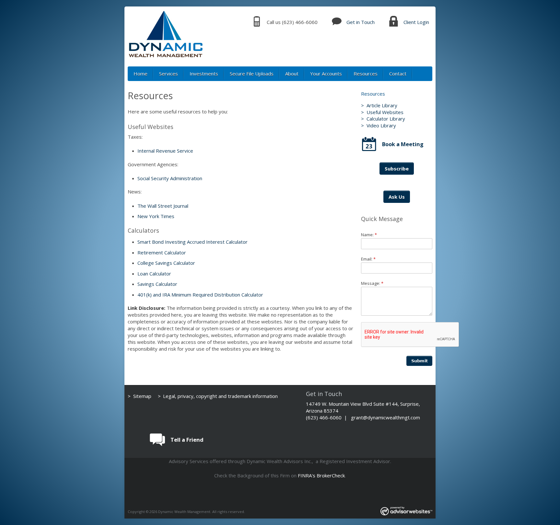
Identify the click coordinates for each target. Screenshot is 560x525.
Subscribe (397, 168)
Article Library (382, 105)
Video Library (381, 125)
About (291, 73)
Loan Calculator (154, 273)
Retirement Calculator (161, 252)
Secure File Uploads (252, 73)
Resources (366, 73)
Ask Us (397, 196)
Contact (397, 73)
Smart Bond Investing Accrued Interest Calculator (192, 242)
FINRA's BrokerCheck (321, 475)
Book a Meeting (403, 144)
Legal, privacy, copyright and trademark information (220, 396)
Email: (368, 259)
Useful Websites (385, 112)
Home (140, 73)
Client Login (416, 22)
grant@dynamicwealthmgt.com (385, 417)
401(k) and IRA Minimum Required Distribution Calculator (200, 294)
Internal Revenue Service (165, 150)
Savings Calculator (157, 284)
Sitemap (142, 396)
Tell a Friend (187, 439)
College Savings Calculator (166, 263)
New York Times (155, 216)
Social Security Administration (169, 178)
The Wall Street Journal (162, 206)
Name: (369, 235)
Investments (204, 73)
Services (168, 73)
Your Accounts (326, 73)
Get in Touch (360, 22)
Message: (372, 283)
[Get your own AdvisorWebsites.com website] (406, 512)
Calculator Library (386, 118)
